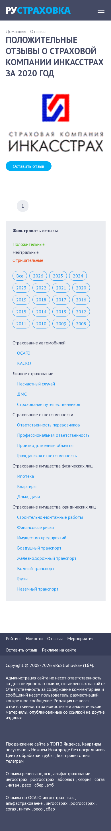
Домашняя (16, 31)
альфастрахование (71, 773)
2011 (21, 323)
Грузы (22, 578)
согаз (99, 779)
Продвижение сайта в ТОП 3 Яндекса (43, 744)
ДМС (22, 394)
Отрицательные (28, 260)
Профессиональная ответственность (53, 435)
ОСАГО (23, 353)
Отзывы (38, 31)
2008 (81, 323)
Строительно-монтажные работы (50, 517)
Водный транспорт (35, 568)
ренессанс (32, 773)
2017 (61, 300)
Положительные (29, 244)
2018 (41, 300)
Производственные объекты (45, 445)
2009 (61, 323)
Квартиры (26, 486)
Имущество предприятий (41, 537)
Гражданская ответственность (47, 455)
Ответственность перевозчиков (48, 425)
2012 (81, 312)
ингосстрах (16, 779)
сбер (39, 785)
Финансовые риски (35, 527)
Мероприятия (80, 638)
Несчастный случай (36, 384)
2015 (21, 312)
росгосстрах (42, 779)
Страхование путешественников (48, 404)
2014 (41, 312)
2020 (81, 288)
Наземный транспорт (38, 589)
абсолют (66, 779)
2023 (21, 288)
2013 (61, 312)
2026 (38, 276)
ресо (26, 785)
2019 (21, 300)
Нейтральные (26, 252)
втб (50, 785)
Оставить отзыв (28, 166)
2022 (41, 288)
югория (84, 779)
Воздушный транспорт (39, 548)
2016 (81, 300)
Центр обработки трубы (30, 755)
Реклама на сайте (59, 650)
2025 (58, 276)
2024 (78, 276)
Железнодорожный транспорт (47, 558)
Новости (34, 638)
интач (13, 785)
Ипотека (25, 476)
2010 (41, 323)
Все (19, 276)
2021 (61, 288)
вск (47, 773)
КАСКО (24, 363)
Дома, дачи (28, 496)
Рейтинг (13, 638)
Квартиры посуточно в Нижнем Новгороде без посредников (55, 746)
